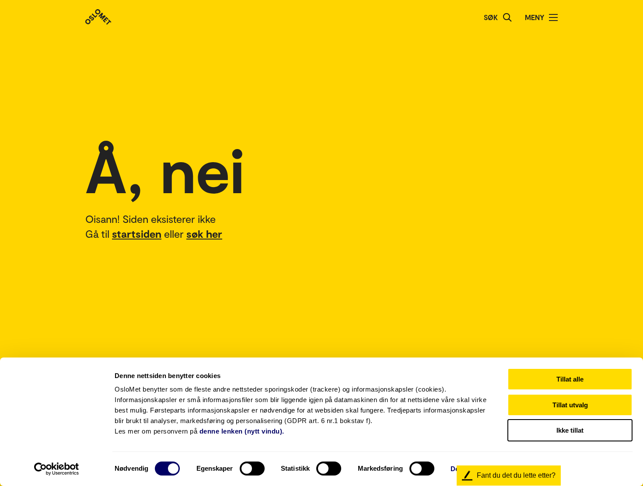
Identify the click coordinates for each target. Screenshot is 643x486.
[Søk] (507, 17)
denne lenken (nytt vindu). (241, 431)
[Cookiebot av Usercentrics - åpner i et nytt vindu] (56, 469)
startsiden (136, 233)
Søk (491, 17)
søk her (204, 233)
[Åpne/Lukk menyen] (553, 17)
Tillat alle (570, 379)
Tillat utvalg (570, 405)
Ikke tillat (570, 430)
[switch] (252, 469)
